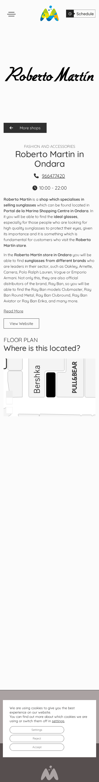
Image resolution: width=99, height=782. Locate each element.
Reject (37, 738)
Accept (37, 747)
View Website (21, 323)
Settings (36, 730)
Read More (13, 311)
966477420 (53, 176)
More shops (30, 127)
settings (58, 721)
